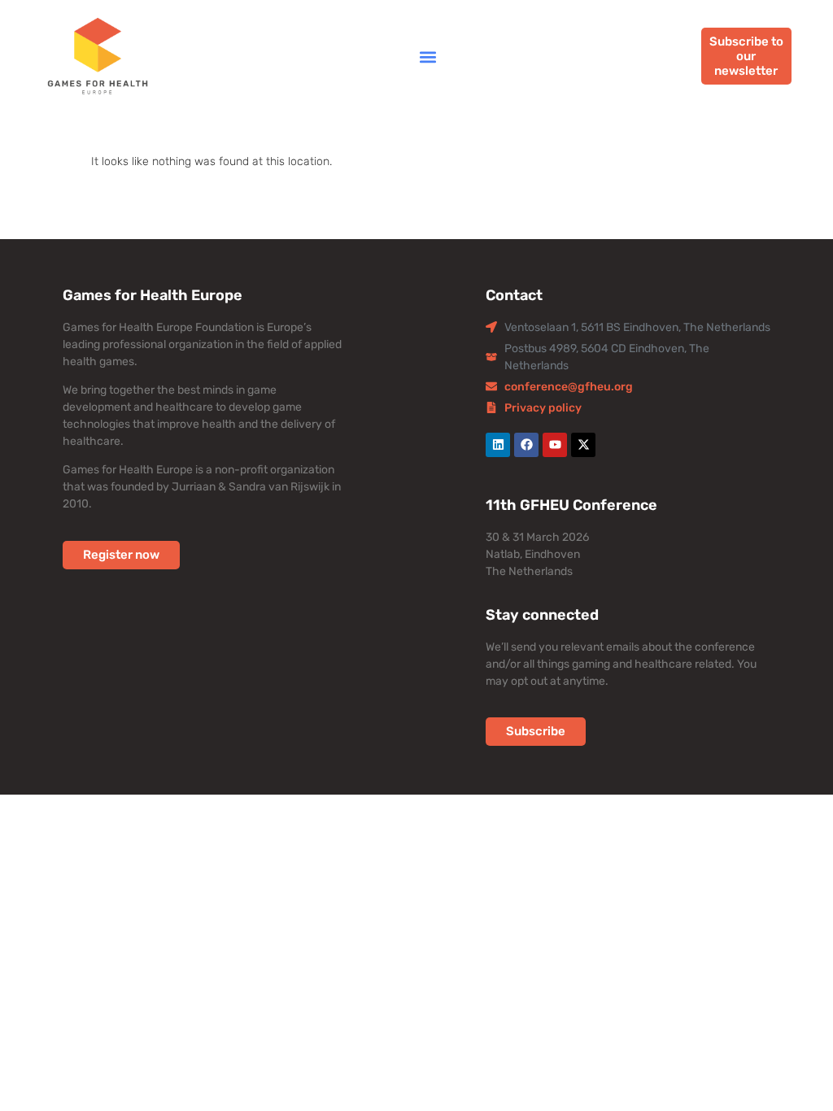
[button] (427, 56)
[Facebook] (526, 445)
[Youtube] (555, 445)
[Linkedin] (498, 445)
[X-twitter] (583, 445)
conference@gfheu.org (568, 387)
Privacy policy (543, 408)
